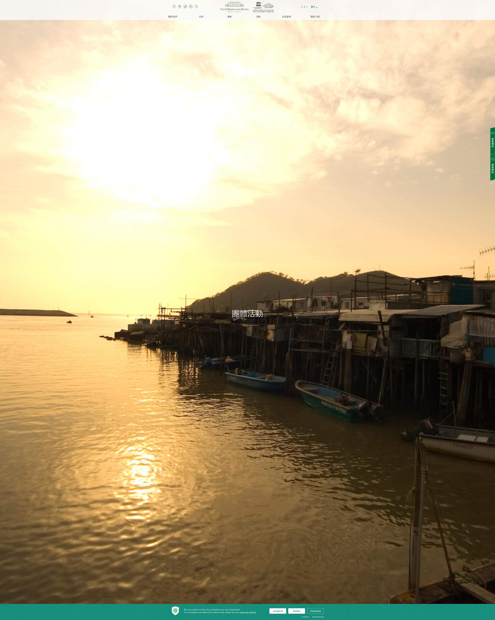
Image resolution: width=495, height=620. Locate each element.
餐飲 (230, 16)
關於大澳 (315, 16)
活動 (258, 16)
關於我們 (172, 16)
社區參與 (286, 16)
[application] (247, 612)
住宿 (201, 16)
